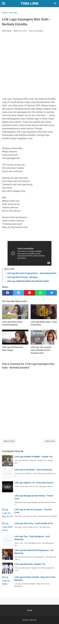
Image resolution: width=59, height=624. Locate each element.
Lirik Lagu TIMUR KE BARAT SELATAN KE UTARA (28, 281)
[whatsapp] (40, 293)
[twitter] (18, 293)
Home (29, 610)
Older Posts (50, 441)
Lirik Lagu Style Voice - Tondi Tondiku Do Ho (33, 523)
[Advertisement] (29, 65)
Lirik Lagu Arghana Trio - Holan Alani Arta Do (33, 483)
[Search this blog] (55, 3)
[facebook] (7, 293)
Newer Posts (9, 441)
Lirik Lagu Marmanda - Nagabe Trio (29, 564)
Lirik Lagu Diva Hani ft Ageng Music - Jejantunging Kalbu (31, 273)
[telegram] (51, 293)
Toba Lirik (30, 3)
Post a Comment (36, 31)
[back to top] (53, 618)
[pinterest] (29, 293)
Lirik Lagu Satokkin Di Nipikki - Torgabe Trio (33, 457)
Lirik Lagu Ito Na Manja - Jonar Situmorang (33, 470)
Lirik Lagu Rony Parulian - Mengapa (22, 277)
